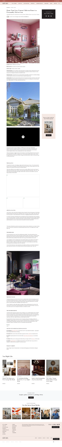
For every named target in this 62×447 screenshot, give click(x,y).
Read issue (48, 135)
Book (51, 3)
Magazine (46, 3)
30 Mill (29, 333)
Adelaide (14, 428)
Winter (55, 3)
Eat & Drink (14, 3)
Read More (4, 383)
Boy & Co (33, 338)
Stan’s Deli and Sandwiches (28, 335)
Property (33, 3)
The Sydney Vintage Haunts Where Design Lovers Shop (51, 379)
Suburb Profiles (39, 3)
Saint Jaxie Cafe (14, 330)
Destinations (26, 3)
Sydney (13, 424)
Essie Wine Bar (13, 340)
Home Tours (13, 7)
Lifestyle (20, 3)
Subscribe (31, 397)
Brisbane (14, 427)
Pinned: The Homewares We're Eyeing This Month (9, 379)
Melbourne (14, 425)
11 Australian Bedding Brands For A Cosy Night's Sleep (23, 379)
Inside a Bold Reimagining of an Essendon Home (38, 379)
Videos (4, 432)
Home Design (5, 376)
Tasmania (14, 432)
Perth (13, 431)
